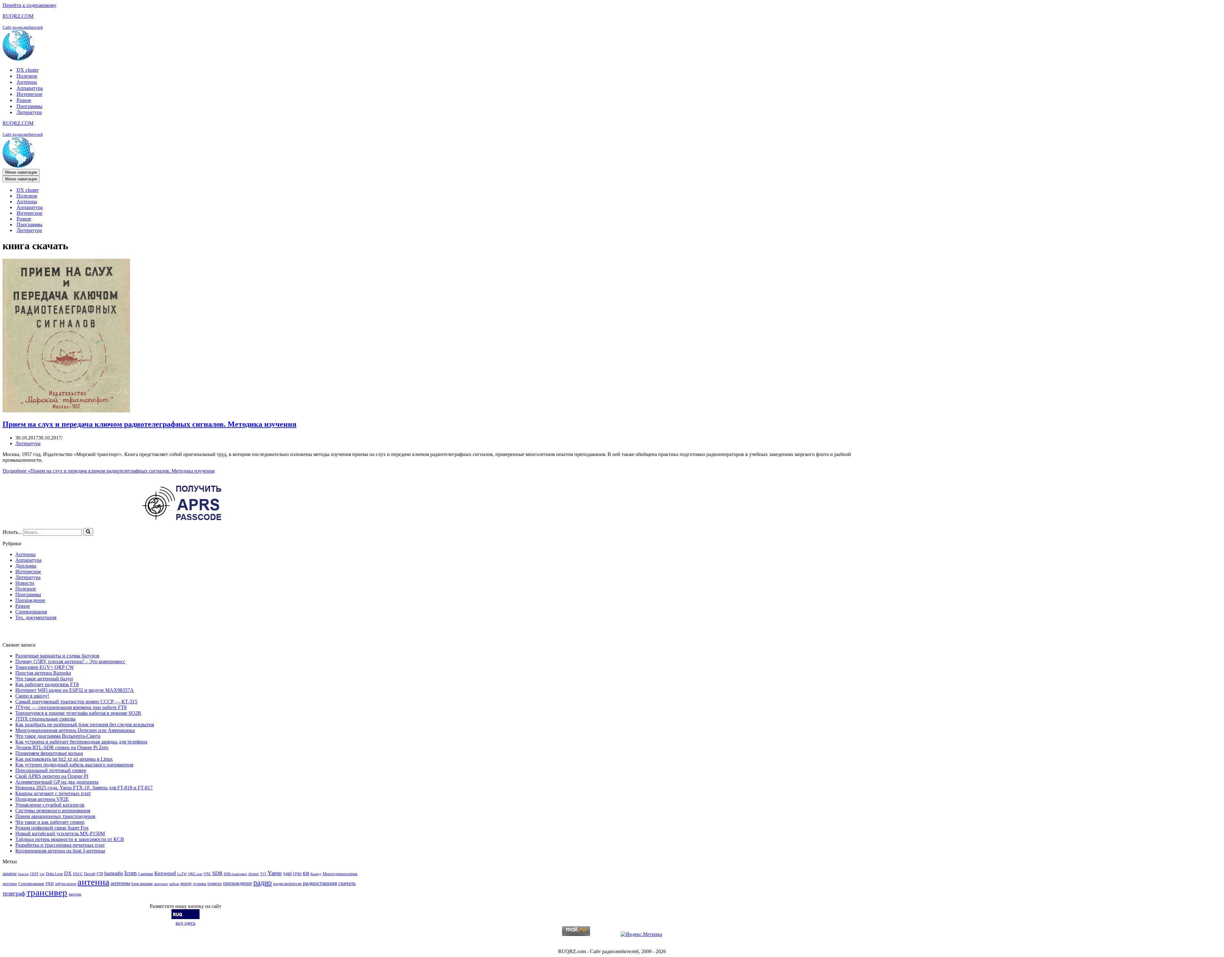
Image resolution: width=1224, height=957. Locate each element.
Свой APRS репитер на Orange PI (51, 776)
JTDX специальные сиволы (45, 718)
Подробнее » (109, 471)
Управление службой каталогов (49, 805)
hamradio (113, 873)
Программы (29, 106)
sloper (253, 873)
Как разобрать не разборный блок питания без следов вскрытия (84, 724)
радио (262, 882)
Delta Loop (54, 874)
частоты (75, 894)
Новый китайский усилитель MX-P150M (60, 833)
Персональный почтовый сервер (50, 770)
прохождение (237, 883)
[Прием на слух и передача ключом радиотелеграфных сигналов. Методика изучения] (66, 410)
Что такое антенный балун (44, 678)
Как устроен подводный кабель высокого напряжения (74, 764)
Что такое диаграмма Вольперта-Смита (57, 736)
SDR (217, 873)
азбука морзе (65, 883)
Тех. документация (35, 617)
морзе (186, 883)
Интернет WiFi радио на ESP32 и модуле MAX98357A (74, 690)
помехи (215, 883)
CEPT (34, 874)
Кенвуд (315, 874)
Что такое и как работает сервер (49, 822)
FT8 (100, 874)
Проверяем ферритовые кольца (49, 753)
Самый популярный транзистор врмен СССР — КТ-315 (76, 701)
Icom (130, 873)
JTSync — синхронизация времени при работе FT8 (71, 707)
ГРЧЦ (297, 874)
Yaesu (274, 873)
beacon (23, 874)
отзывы (199, 883)
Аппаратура (30, 88)
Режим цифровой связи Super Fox (52, 827)
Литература (29, 112)
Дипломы (25, 566)
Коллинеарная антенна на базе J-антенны (60, 850)
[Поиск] (88, 532)
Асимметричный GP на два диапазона (56, 782)
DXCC (78, 874)
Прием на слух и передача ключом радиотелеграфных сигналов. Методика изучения (149, 424)
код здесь (185, 923)
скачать (347, 883)
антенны (120, 883)
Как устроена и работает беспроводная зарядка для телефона (81, 741)
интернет (161, 884)
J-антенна (145, 874)
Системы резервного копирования (52, 810)
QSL (207, 874)
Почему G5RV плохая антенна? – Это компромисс (70, 661)
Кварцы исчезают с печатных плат (53, 793)
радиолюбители (287, 883)
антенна (93, 882)
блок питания (142, 883)
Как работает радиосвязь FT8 (47, 684)
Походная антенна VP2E (42, 799)
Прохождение (30, 600)
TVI (263, 874)
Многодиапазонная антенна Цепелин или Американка (75, 730)
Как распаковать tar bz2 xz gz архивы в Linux (64, 759)
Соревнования (31, 611)
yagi (287, 873)
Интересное (29, 94)
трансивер (46, 892)
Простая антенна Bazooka (43, 673)
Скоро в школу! (32, 696)
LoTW (182, 874)
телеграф (14, 893)
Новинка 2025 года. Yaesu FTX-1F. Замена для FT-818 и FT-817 (84, 787)
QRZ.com (195, 874)
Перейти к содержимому (29, 5)
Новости (24, 583)
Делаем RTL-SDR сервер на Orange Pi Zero (61, 747)
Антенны (27, 82)
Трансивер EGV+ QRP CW (44, 667)
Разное (24, 100)
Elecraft (89, 874)
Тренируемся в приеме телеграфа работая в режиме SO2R (78, 713)
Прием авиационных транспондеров (55, 816)
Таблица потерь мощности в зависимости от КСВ (69, 839)
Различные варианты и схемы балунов (57, 655)
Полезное (27, 76)
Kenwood (165, 873)
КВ (306, 873)
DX (68, 873)
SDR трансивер (235, 874)
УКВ (49, 883)
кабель (174, 884)
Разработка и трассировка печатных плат (60, 845)
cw (42, 873)
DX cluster (28, 70)
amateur (10, 873)
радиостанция (320, 883)
